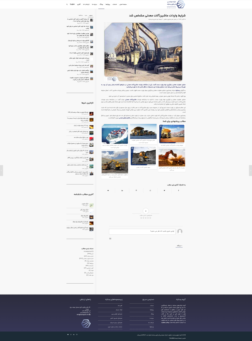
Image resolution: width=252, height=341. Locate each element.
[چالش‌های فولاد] (91, 217)
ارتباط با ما (151, 322)
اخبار (175, 19)
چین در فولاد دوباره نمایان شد (81, 137)
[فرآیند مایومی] (91, 205)
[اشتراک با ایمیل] (108, 190)
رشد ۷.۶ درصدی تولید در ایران (81, 125)
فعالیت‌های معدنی (124, 118)
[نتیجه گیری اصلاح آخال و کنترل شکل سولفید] (91, 229)
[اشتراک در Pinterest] (136, 190)
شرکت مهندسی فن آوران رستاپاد (159, 335)
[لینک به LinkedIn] (73, 334)
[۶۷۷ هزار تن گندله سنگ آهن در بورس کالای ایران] (91, 159)
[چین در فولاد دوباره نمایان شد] (91, 139)
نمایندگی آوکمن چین (116, 314)
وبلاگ (152, 314)
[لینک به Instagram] (76, 334)
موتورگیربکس (89, 273)
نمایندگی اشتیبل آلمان (116, 318)
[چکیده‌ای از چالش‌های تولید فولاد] (91, 223)
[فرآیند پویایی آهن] (91, 211)
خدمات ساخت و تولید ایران (115, 327)
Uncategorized (88, 251)
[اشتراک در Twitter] (164, 190)
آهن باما (120, 305)
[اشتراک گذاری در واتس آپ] (150, 190)
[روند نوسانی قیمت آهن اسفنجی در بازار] (91, 133)
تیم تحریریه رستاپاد (153, 19)
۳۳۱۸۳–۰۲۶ (85, 311)
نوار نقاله (91, 275)
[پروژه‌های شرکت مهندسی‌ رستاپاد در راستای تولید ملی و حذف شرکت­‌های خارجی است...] (250, 170)
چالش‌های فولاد (84, 215)
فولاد (92, 270)
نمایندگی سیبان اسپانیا (116, 322)
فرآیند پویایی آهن (84, 209)
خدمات (152, 305)
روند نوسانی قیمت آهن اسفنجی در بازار (78, 131)
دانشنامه (91, 266)
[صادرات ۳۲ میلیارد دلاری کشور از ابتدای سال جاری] (91, 152)
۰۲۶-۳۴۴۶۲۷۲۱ (84, 313)
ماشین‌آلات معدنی (131, 100)
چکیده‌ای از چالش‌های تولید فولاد (80, 221)
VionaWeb (172, 338)
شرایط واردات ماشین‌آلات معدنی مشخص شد (157, 16)
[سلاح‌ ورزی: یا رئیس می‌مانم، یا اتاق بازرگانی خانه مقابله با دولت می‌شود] (91, 173)
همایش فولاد (90, 261)
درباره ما (152, 318)
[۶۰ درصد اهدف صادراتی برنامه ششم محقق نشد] (91, 166)
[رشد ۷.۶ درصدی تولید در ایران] (91, 127)
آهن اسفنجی (90, 268)
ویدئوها (152, 327)
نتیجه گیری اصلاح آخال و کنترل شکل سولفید (77, 227)
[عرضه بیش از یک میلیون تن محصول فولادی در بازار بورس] (91, 145)
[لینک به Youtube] (67, 334)
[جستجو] (67, 4)
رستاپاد (177, 90)
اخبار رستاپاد (90, 256)
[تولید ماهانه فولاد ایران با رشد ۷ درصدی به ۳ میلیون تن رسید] (91, 120)
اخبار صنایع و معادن (168, 19)
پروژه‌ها (91, 263)
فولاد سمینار (119, 310)
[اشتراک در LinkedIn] (122, 190)
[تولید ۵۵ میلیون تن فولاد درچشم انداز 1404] (91, 114)
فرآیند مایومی (85, 203)
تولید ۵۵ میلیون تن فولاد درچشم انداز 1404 (78, 112)
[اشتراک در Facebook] (178, 190)
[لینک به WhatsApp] (70, 334)
